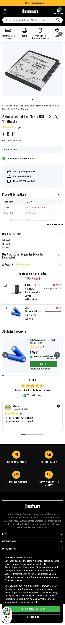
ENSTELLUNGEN (32, 617)
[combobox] (32, 20)
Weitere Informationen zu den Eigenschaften (32, 220)
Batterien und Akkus (24, 106)
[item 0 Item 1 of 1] (32, 70)
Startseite (7, 106)
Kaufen (43, 363)
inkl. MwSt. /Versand (12, 140)
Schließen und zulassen (32, 609)
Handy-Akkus (43, 106)
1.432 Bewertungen (40, 390)
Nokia (55, 106)
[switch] (6, 620)
